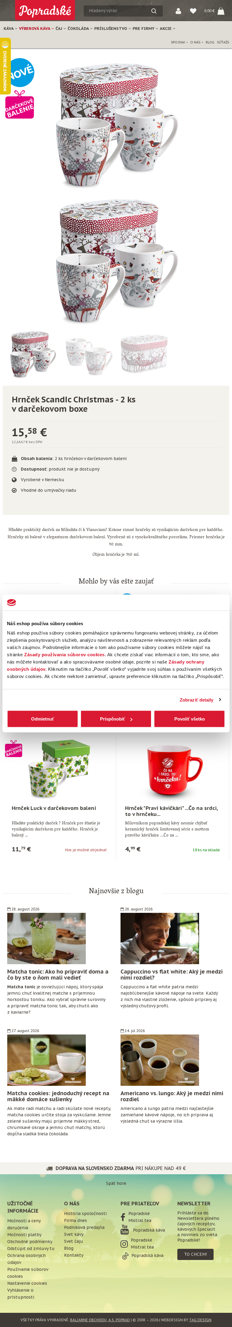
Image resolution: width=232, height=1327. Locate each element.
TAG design (200, 1320)
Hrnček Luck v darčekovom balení (54, 808)
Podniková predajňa (84, 1227)
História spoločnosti (85, 1213)
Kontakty (73, 1255)
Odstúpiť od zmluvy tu (31, 1248)
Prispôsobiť (112, 718)
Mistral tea (139, 1220)
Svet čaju (73, 1241)
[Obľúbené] (193, 10)
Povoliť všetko (189, 718)
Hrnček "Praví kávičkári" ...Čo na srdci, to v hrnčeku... (171, 811)
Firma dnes (75, 1220)
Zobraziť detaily (197, 699)
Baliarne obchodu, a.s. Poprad (100, 1320)
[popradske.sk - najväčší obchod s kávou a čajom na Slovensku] (45, 7)
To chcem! (195, 1254)
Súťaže (223, 42)
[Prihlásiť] (178, 10)
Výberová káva (35, 28)
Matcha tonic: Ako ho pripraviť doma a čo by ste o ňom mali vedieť (57, 974)
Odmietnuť (42, 718)
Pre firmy (144, 28)
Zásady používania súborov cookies (64, 654)
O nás (195, 42)
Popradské (139, 1213)
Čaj (59, 28)
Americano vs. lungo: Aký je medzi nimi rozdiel (172, 1096)
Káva (9, 28)
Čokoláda (79, 28)
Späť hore (116, 1183)
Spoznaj (178, 42)
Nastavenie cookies (27, 1283)
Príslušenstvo (111, 28)
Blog (210, 42)
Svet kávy (73, 1234)
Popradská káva (148, 1230)
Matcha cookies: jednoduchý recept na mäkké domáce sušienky (58, 1096)
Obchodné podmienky (29, 1241)
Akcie (166, 28)
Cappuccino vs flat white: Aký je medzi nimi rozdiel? (172, 974)
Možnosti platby (24, 1234)
